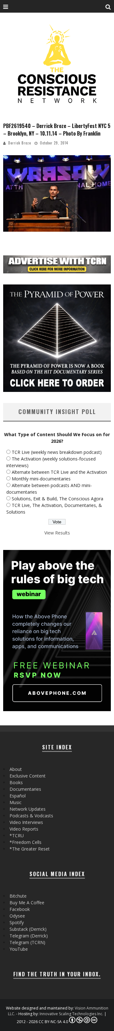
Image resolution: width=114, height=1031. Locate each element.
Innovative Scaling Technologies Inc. (71, 1013)
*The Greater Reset (30, 849)
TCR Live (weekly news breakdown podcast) (57, 452)
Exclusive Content (28, 776)
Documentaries (25, 789)
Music (16, 802)
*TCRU (17, 836)
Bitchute (18, 896)
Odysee (17, 916)
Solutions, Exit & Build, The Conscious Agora (57, 499)
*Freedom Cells (25, 842)
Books (16, 782)
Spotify (17, 922)
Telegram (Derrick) (29, 936)
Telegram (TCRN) (27, 942)
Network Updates (28, 809)
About (16, 769)
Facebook (20, 909)
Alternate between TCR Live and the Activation (59, 472)
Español (18, 796)
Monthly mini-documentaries (41, 479)
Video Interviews (26, 822)
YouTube (19, 949)
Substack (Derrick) (28, 929)
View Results (57, 533)
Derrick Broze (19, 142)
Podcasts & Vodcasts (31, 816)
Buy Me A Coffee (27, 903)
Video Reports (24, 829)
